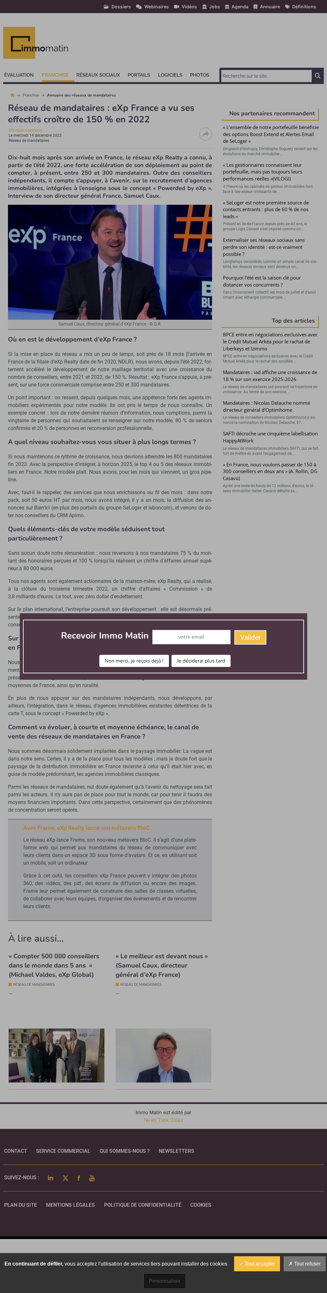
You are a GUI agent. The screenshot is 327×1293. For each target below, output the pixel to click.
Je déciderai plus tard (201, 660)
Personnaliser (164, 1281)
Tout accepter (259, 1263)
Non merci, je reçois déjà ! (134, 660)
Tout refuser (307, 1263)
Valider (250, 637)
